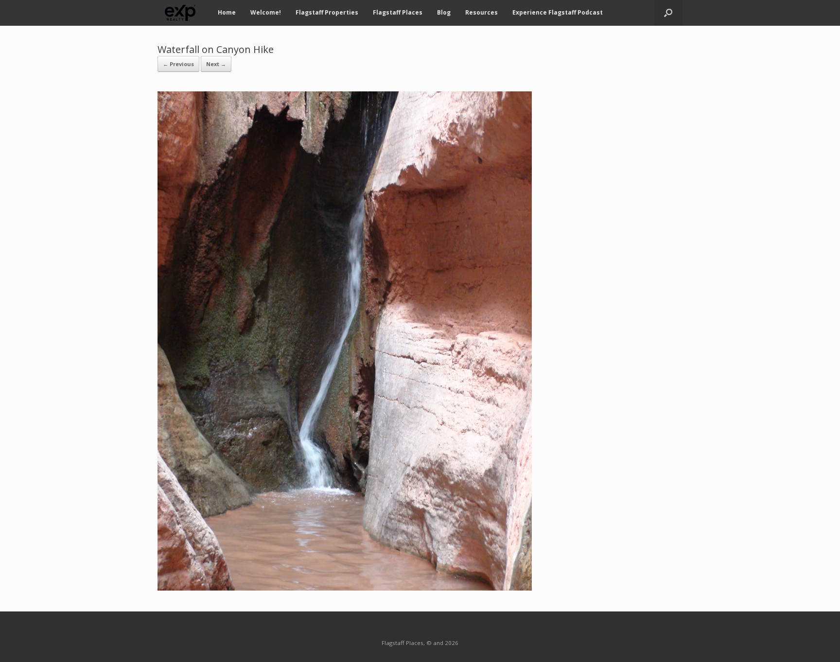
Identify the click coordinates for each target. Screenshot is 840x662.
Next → (216, 64)
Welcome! (265, 12)
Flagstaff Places (397, 12)
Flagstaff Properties (327, 12)
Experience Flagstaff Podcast (557, 12)
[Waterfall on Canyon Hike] (345, 587)
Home (227, 12)
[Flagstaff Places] (180, 13)
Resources (481, 12)
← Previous (178, 64)
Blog (444, 12)
